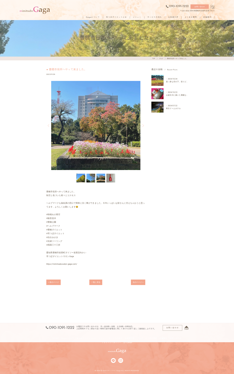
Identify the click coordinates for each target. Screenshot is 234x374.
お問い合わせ (199, 7)
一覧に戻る (95, 282)
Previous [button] (48, 125)
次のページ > (138, 282)
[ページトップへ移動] (186, 327)
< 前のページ (53, 282)
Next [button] (142, 125)
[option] (95, 125)
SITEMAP (128, 343)
